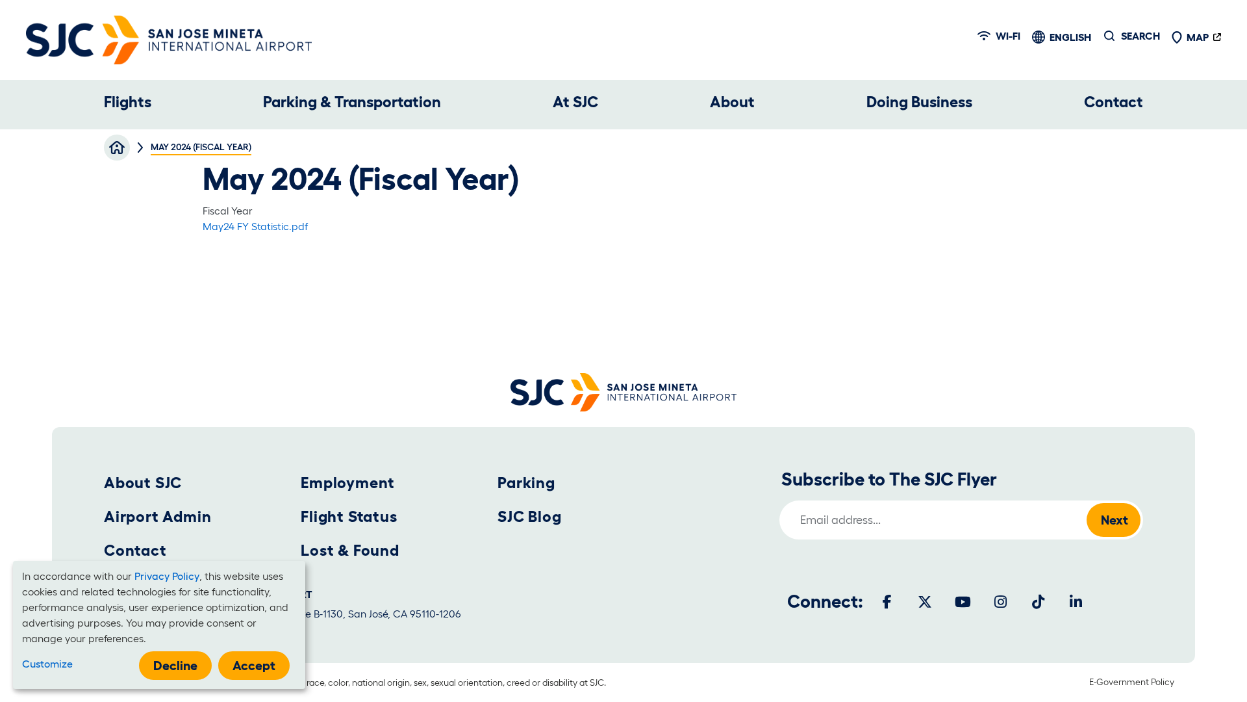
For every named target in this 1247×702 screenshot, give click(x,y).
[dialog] (159, 625)
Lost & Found (350, 550)
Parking (526, 482)
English (1070, 37)
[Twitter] (924, 602)
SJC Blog (529, 516)
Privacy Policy (166, 576)
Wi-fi (1008, 36)
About (732, 101)
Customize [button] (47, 664)
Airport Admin (157, 516)
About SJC (143, 482)
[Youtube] (962, 602)
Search (1140, 36)
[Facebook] (887, 602)
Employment (348, 482)
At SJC (575, 101)
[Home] (169, 40)
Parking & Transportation (352, 101)
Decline (175, 665)
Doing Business (919, 101)
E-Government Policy (1131, 682)
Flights (127, 101)
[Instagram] (1000, 602)
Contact (1113, 101)
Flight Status (349, 516)
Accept (254, 665)
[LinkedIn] (1075, 602)
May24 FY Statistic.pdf (255, 226)
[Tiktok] (1038, 602)
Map (1198, 37)
